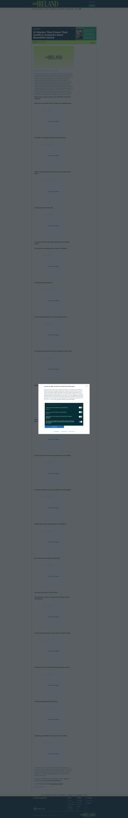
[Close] (87, 386)
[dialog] (64, 409)
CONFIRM (54, 426)
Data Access (64, 431)
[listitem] (64, 404)
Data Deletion (56, 431)
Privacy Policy (71, 431)
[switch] (80, 407)
